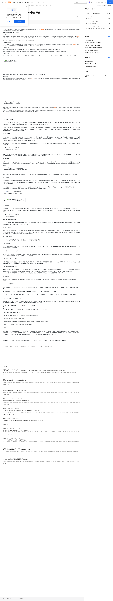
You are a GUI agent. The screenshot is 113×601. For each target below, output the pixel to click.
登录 (110, 2)
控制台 (102, 2)
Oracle (24, 346)
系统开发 (78, 36)
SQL (41, 346)
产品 (17, 2)
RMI (55, 107)
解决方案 (21, 2)
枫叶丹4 (4, 408)
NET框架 (42, 29)
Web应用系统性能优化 (89, 61)
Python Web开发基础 (89, 40)
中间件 (18, 428)
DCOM (32, 78)
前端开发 (21, 379)
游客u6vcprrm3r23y (6, 379)
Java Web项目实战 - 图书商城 (91, 50)
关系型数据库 (16, 346)
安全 (15, 438)
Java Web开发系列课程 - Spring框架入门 (93, 42)
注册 (105, 2)
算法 (12, 369)
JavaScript (33, 346)
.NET (37, 346)
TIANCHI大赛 (41, 5)
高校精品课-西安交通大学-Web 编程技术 (93, 47)
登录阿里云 (19, 21)
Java (28, 346)
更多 (109, 36)
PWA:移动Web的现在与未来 (91, 66)
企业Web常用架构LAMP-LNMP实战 (92, 45)
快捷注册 (8, 21)
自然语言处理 (17, 408)
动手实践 (28, 5)
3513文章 (21, 598)
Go (17, 369)
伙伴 (35, 2)
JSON (9, 408)
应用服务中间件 (20, 458)
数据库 (11, 346)
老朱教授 (9, 598)
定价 (28, 2)
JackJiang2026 (6, 458)
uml (21, 346)
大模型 (13, 2)
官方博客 (32, 5)
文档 (96, 2)
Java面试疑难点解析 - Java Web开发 (92, 52)
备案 (99, 2)
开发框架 (51, 346)
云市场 (31, 2)
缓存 (13, 379)
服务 (38, 2)
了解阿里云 (43, 2)
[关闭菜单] (2, 2)
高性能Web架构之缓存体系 (90, 63)
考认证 (37, 5)
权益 (25, 2)
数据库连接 (46, 346)
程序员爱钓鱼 (5, 428)
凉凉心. (4, 369)
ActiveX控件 (75, 44)
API (22, 389)
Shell (22, 398)
